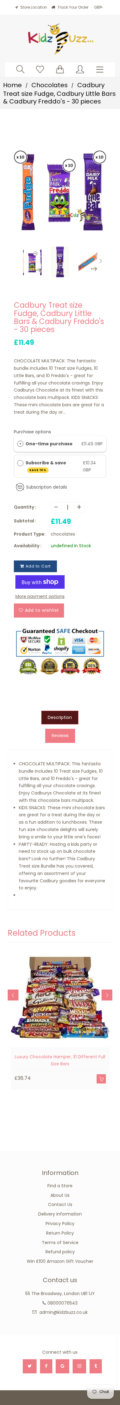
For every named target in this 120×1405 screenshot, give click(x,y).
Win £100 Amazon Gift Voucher (60, 1261)
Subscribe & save (46, 466)
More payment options (40, 596)
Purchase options (32, 432)
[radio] (20, 443)
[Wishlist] (40, 69)
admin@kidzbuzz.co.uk (63, 1312)
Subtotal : (25, 521)
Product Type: (30, 534)
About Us (60, 1195)
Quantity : (25, 507)
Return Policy (60, 1233)
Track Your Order (72, 7)
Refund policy (60, 1252)
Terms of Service (60, 1242)
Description (60, 717)
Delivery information (60, 1214)
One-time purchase (49, 444)
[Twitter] (30, 1366)
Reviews (60, 735)
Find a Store (60, 1186)
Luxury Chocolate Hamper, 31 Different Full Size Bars (60, 1060)
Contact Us (60, 1204)
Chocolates (49, 85)
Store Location (33, 7)
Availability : (28, 546)
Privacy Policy (60, 1223)
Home (12, 85)
